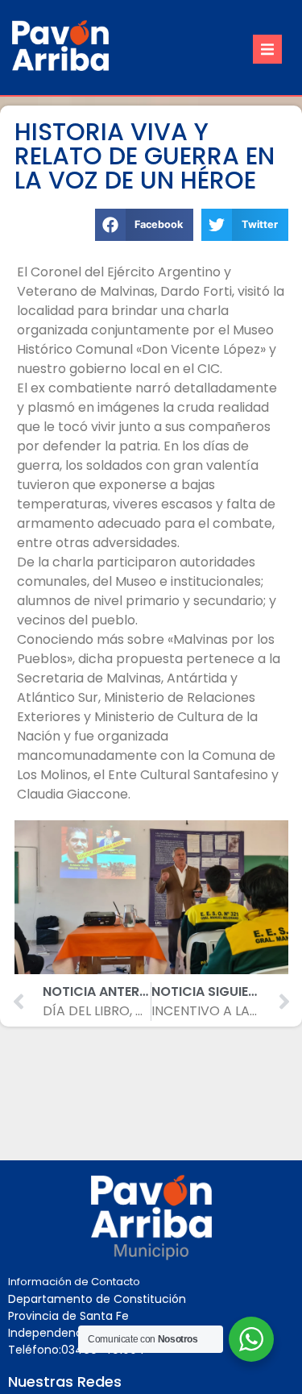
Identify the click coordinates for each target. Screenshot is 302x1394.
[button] (267, 49)
